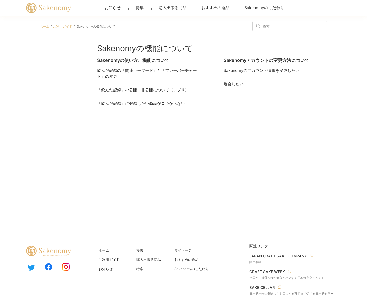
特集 (140, 7)
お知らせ (113, 7)
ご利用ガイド (62, 26)
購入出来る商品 (172, 7)
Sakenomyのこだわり (264, 7)
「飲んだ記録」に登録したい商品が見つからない (141, 103)
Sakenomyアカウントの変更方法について (266, 60)
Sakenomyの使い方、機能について (133, 60)
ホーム (44, 26)
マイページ (183, 250)
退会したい (234, 83)
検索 (139, 250)
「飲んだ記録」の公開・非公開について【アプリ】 (143, 89)
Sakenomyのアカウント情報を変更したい (261, 70)
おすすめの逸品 (215, 7)
